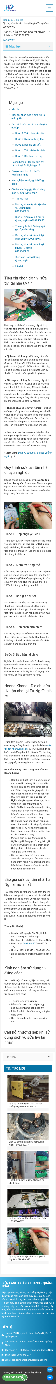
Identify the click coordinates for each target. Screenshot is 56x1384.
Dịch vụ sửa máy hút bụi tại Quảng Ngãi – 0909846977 (26, 1143)
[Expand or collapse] (49, 46)
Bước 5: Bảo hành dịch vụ (28, 156)
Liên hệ (19, 266)
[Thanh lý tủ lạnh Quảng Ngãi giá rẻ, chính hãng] (28, 1164)
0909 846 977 (30, 943)
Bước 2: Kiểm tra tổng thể (29, 139)
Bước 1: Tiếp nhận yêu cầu (29, 133)
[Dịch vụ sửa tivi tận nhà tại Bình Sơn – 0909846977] (28, 1202)
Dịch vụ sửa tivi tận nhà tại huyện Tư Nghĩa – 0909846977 (29, 248)
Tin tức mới (21, 198)
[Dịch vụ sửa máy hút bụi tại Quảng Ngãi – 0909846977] (28, 1126)
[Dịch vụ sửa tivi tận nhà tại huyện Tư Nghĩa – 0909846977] (28, 1241)
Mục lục (16, 109)
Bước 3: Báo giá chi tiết (28, 144)
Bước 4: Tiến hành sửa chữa (30, 150)
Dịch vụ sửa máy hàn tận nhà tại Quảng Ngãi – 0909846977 (30, 208)
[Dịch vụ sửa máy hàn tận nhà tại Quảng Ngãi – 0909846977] (28, 1088)
